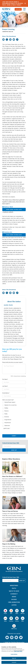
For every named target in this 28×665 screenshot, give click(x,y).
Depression (7, 425)
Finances (6, 411)
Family (5, 414)
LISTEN (14, 605)
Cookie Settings (14, 654)
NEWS (14, 597)
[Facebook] (3, 39)
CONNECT (14, 594)
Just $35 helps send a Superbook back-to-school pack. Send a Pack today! (12, 3)
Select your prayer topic (7, 400)
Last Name (4, 386)
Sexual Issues (7, 422)
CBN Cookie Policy (18, 651)
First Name (4, 379)
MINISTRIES (14, 585)
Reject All (14, 658)
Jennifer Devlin (7, 31)
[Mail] (14, 39)
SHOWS (14, 599)
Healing (6, 408)
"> (11, 229)
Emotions (6, 416)
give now (18, 9)
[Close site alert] (25, 3)
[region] (14, 654)
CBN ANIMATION (14, 602)
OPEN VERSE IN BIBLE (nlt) (14, 209)
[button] (24, 9)
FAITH (14, 588)
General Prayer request (9, 402)
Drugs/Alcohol (7, 419)
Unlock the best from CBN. (10, 443)
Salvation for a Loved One (10, 405)
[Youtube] (7, 637)
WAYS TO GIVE (14, 591)
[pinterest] (10, 39)
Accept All (14, 662)
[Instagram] (16, 637)
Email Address (5, 393)
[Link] (17, 39)
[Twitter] (7, 39)
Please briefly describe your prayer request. (12, 362)
